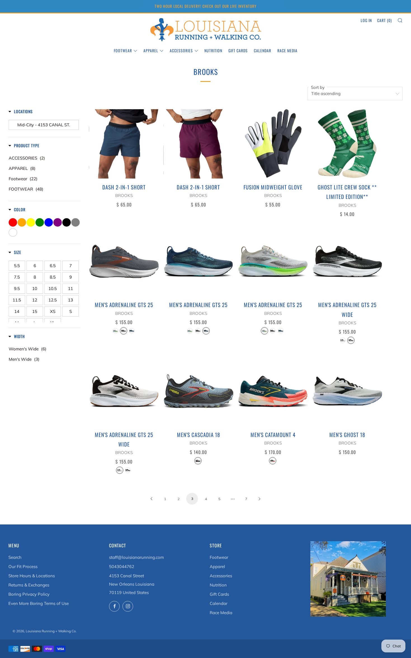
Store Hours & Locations (31, 575)
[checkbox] (44, 125)
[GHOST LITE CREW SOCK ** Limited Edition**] (347, 144)
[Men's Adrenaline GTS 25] (124, 261)
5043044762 (121, 566)
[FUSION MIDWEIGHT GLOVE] (273, 144)
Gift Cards (238, 50)
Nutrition (213, 50)
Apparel (150, 50)
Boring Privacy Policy (28, 594)
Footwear (123, 50)
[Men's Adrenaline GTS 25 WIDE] (347, 261)
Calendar (262, 50)
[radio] (115, 330)
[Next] (259, 498)
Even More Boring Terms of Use (38, 603)
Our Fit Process (22, 566)
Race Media (287, 50)
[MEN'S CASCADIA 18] (198, 391)
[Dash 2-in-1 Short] (124, 144)
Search (15, 557)
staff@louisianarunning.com (136, 557)
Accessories (181, 50)
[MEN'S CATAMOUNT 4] (273, 391)
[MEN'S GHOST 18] (347, 391)
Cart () (384, 20)
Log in (366, 20)
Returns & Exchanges (28, 585)
